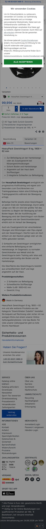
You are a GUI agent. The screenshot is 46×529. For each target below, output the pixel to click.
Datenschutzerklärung (13, 56)
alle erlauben (9, 32)
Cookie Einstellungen (29, 40)
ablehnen (28, 46)
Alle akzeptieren (23, 62)
